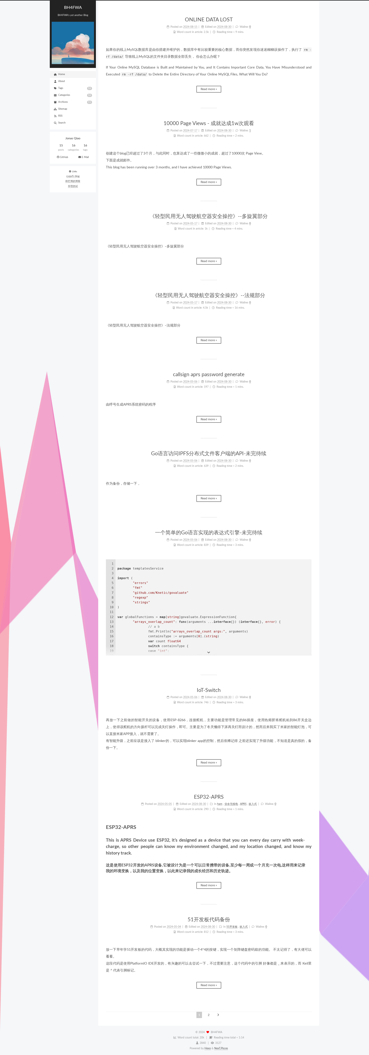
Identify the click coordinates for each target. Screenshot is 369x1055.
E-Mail (85, 157)
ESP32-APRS (209, 797)
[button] (73, 161)
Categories (74, 95)
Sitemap (62, 109)
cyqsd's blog (73, 176)
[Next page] (218, 1015)
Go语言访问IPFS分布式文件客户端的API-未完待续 (208, 453)
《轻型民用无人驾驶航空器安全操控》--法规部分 (208, 295)
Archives (74, 102)
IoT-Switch (209, 690)
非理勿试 (73, 186)
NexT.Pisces (221, 1048)
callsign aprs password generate (208, 374)
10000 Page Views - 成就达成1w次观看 (209, 123)
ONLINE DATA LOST (209, 19)
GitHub (64, 157)
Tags (74, 88)
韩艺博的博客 (72, 181)
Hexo (207, 1048)
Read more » (209, 89)
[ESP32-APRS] (309, 827)
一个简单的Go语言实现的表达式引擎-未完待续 (208, 532)
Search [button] (62, 123)
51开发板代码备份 (209, 919)
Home (61, 74)
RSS (60, 116)
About (61, 81)
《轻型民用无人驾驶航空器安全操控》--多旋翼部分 (209, 216)
